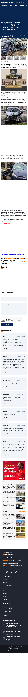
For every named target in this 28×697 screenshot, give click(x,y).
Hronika (5, 588)
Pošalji (7, 325)
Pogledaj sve (22, 482)
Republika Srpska (7, 585)
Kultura (5, 599)
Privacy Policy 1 (11, 612)
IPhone (9, 565)
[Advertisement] (14, 140)
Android (21, 258)
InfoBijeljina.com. (7, 560)
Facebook (8, 262)
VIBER (24, 262)
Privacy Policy (11, 608)
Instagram (19, 262)
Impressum (6, 611)
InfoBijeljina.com (10, 258)
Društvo (5, 582)
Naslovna (4, 5)
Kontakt (5, 615)
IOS (26, 258)
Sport (4, 596)
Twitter (13, 262)
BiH (3, 591)
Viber (6, 567)
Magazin (5, 593)
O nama (5, 607)
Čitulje (16, 5)
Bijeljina (22, 5)
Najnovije (11, 5)
